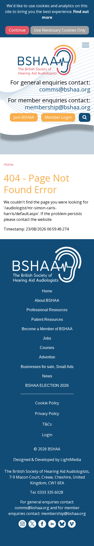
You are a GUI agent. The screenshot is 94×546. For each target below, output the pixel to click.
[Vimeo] (72, 524)
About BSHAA (47, 300)
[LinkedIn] (52, 524)
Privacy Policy (47, 413)
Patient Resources (47, 319)
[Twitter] (32, 524)
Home (8, 164)
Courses (47, 348)
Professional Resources (47, 310)
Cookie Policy (47, 403)
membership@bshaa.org (57, 107)
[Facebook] (42, 524)
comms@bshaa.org (64, 89)
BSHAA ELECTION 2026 (47, 385)
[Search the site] (84, 117)
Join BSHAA (23, 117)
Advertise (47, 357)
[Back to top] (84, 536)
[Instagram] (22, 524)
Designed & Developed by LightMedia (47, 459)
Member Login (58, 117)
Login (47, 434)
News (47, 376)
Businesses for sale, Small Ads (47, 367)
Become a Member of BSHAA (47, 329)
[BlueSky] (62, 524)
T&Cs (47, 424)
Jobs (47, 338)
